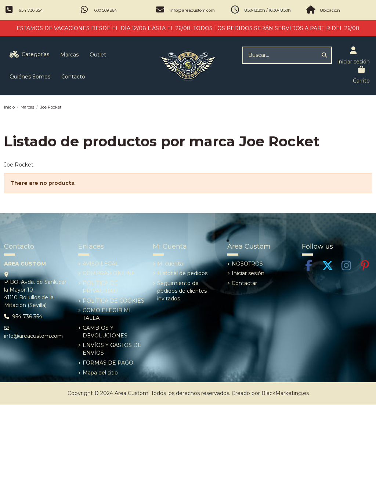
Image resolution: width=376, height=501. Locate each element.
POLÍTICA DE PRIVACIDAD (100, 287)
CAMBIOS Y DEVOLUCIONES (105, 332)
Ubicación (330, 10)
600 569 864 (105, 10)
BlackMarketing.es (285, 393)
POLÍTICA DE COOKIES (113, 300)
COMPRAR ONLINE (109, 273)
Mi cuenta (170, 263)
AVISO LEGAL (101, 263)
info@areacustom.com (192, 10)
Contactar (244, 283)
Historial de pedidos (182, 273)
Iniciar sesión (248, 273)
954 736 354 (31, 10)
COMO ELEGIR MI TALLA (107, 314)
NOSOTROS (247, 263)
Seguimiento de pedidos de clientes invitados (182, 291)
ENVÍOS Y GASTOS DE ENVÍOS (112, 349)
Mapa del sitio (100, 372)
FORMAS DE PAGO (108, 362)
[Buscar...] (324, 55)
